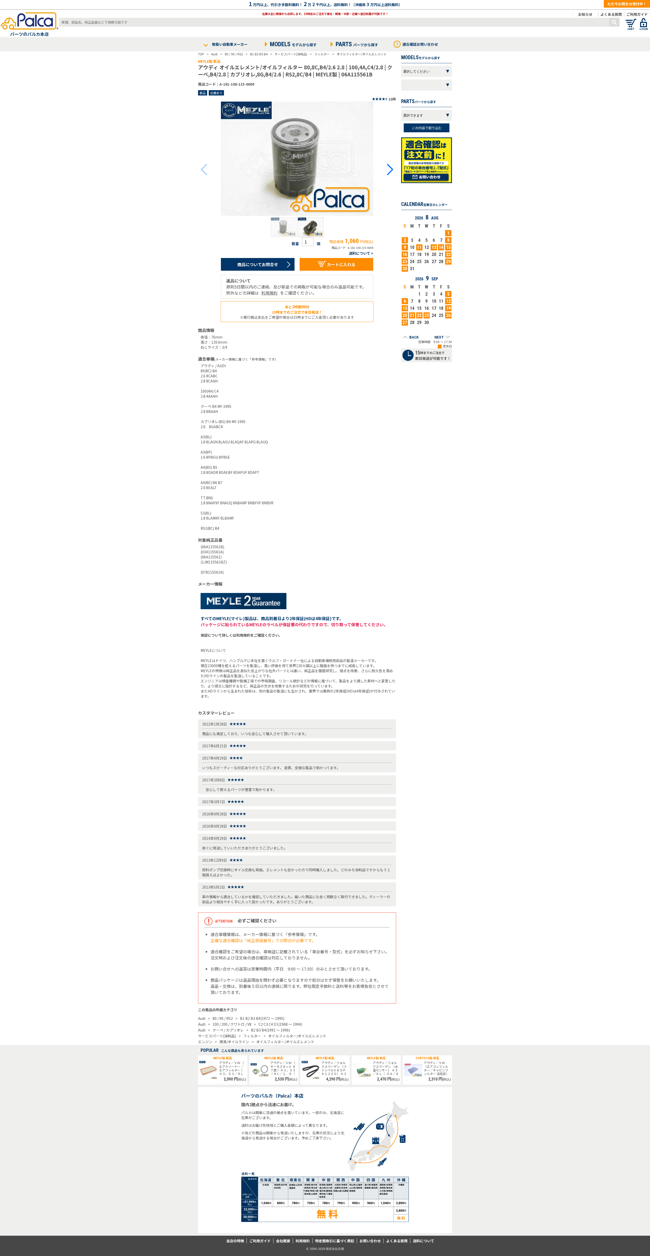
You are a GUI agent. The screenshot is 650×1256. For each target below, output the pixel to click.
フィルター (252, 1035)
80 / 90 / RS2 (223, 1018)
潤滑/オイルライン (234, 1041)
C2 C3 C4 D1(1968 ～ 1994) (280, 1024)
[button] (283, 227)
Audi (201, 1018)
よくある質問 (611, 14)
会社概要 (283, 1240)
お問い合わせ (370, 1240)
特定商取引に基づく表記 (334, 1240)
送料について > (361, 253)
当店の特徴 (235, 1240)
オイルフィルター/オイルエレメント (297, 1035)
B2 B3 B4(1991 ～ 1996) (270, 1030)
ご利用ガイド (637, 14)
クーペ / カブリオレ (228, 1030)
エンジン (205, 1041)
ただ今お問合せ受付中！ (626, 3)
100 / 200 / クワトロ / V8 (232, 1024)
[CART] (631, 20)
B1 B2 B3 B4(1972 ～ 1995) (262, 1018)
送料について (423, 1240)
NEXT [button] (439, 337)
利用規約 (269, 293)
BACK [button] (414, 337)
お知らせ (585, 14)
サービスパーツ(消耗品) (217, 1035)
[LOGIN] (643, 20)
